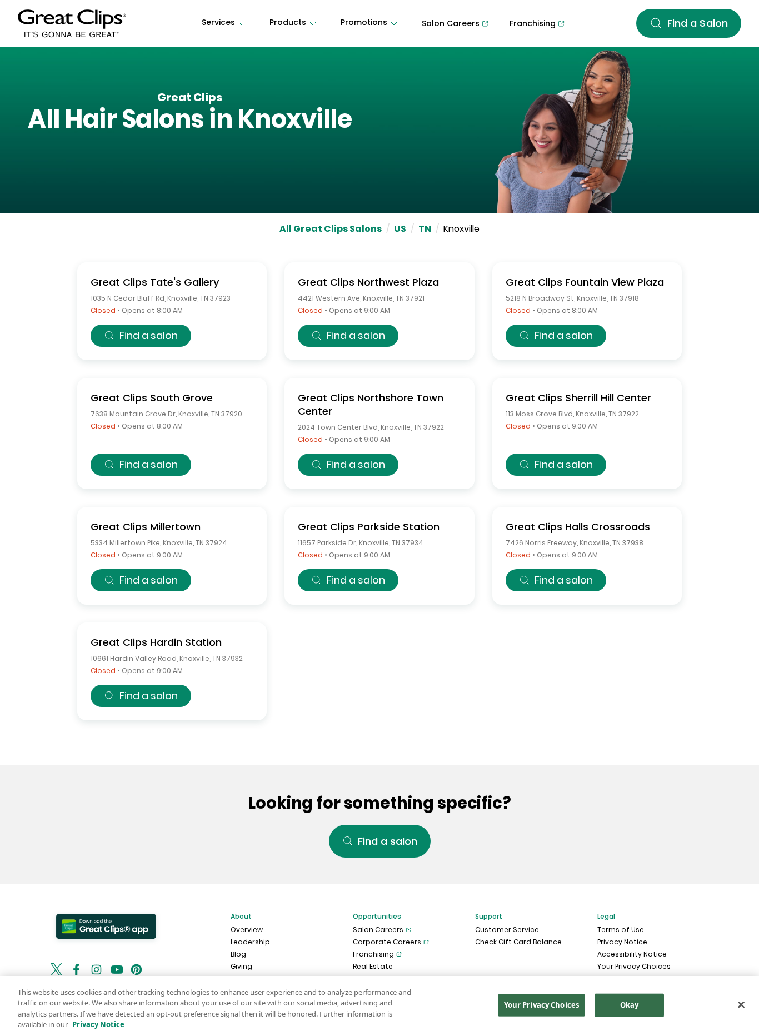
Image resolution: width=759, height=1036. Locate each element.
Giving (241, 966)
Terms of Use (620, 929)
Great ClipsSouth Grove (152, 398)
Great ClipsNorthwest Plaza (368, 282)
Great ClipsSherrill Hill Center (578, 398)
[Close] (741, 1004)
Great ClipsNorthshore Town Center (370, 404)
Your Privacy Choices (634, 966)
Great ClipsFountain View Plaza (585, 282)
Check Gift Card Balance (518, 942)
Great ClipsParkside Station (369, 527)
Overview (247, 929)
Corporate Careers (387, 942)
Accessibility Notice (632, 954)
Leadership (250, 942)
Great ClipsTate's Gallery (155, 282)
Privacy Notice (622, 942)
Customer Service (507, 929)
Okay (629, 1005)
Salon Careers (378, 929)
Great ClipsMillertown (146, 527)
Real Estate (373, 966)
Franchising (373, 954)
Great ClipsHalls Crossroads (578, 527)
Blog (238, 954)
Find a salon (148, 335)
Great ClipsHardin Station (156, 642)
